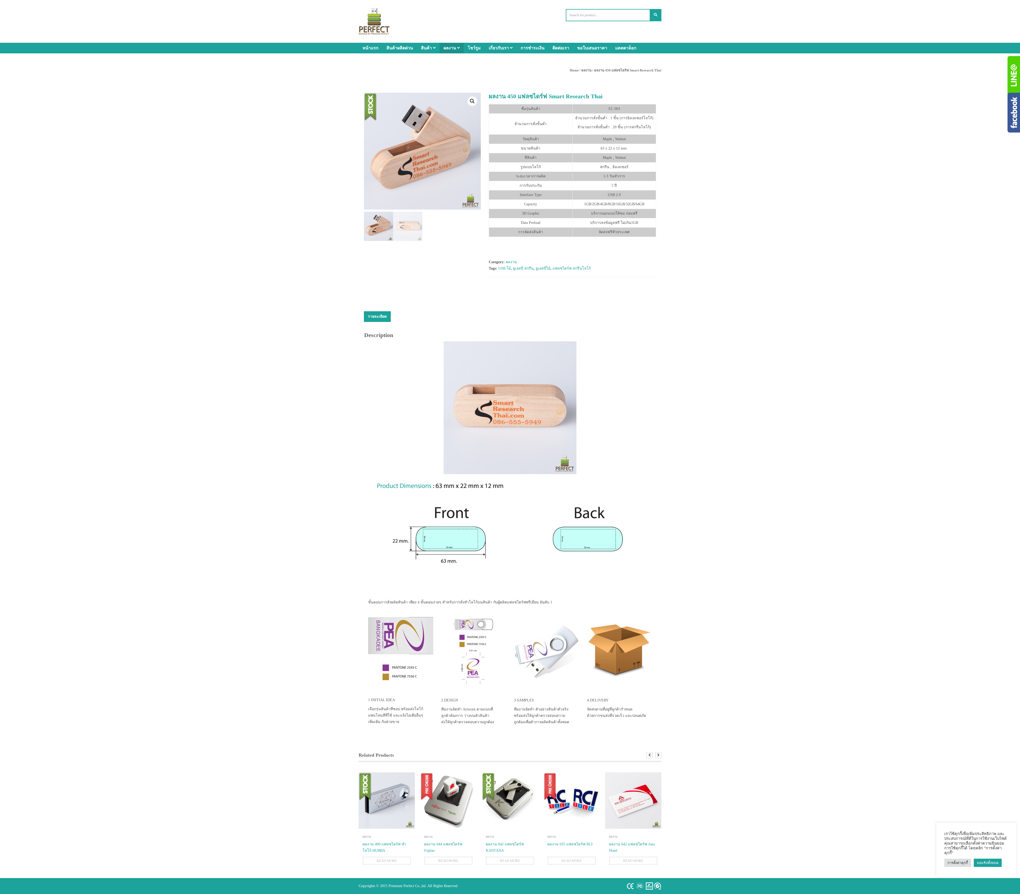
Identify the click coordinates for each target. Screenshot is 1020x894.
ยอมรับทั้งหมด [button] (987, 863)
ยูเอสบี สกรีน (523, 268)
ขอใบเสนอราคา (592, 48)
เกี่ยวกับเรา (499, 48)
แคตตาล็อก (625, 48)
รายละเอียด (377, 316)
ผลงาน (450, 48)
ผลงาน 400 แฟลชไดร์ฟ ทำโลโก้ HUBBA (384, 847)
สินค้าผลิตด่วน (399, 48)
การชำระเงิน (533, 48)
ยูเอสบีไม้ (543, 268)
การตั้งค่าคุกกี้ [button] (957, 863)
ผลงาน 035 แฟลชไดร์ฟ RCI (570, 844)
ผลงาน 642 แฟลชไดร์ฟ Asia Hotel (632, 847)
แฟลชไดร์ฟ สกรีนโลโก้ (571, 268)
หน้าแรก (371, 48)
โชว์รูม (474, 48)
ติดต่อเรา (560, 48)
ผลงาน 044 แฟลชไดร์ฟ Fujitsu (443, 847)
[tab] (377, 316)
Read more (387, 861)
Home (574, 70)
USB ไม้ (504, 268)
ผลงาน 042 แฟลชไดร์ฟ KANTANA (505, 847)
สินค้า (427, 48)
